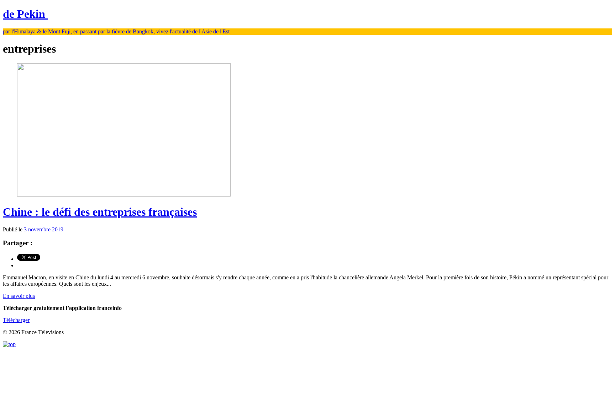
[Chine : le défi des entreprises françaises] (124, 195)
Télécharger (16, 320)
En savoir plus (19, 296)
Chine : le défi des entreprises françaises (100, 211)
